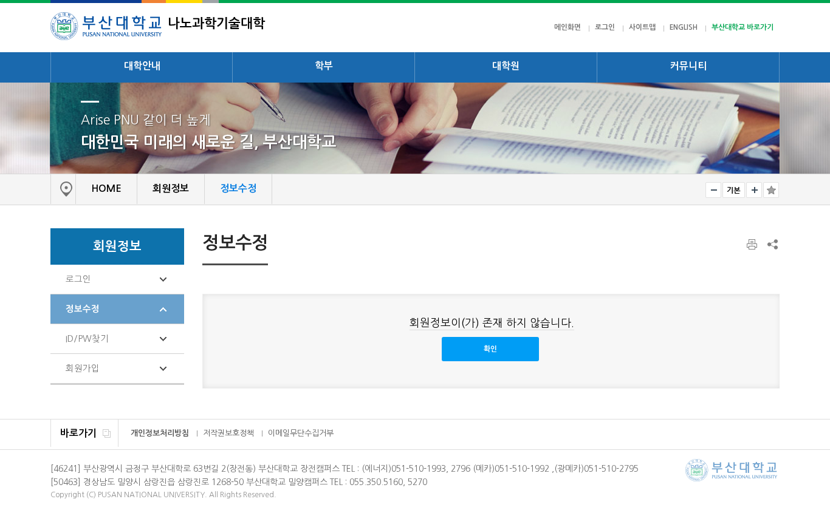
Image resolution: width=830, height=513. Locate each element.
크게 (754, 190)
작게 (713, 190)
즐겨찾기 (771, 190)
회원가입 (83, 368)
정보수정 (83, 309)
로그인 (605, 27)
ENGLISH (684, 27)
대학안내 (142, 65)
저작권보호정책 (228, 433)
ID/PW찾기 (87, 339)
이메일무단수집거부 (301, 433)
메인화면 (567, 27)
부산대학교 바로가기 (742, 27)
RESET (733, 190)
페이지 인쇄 (753, 245)
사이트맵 (642, 27)
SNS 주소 (771, 244)
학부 (324, 65)
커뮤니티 (688, 65)
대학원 (506, 65)
